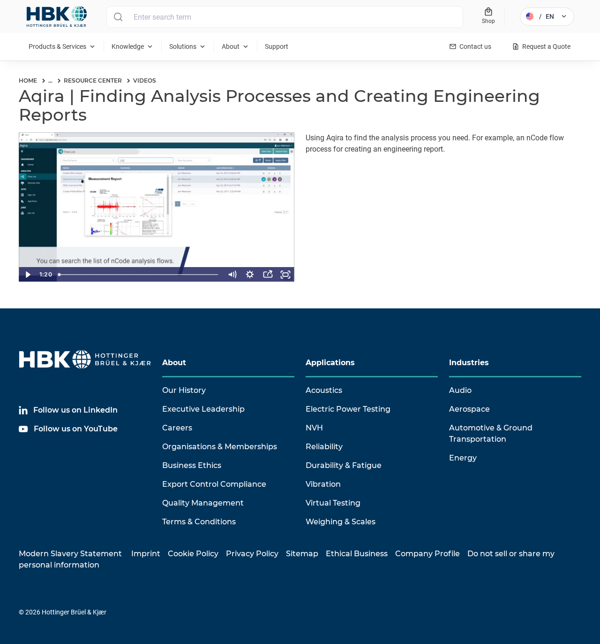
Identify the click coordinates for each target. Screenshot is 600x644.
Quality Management (203, 502)
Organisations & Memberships (219, 446)
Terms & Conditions (199, 521)
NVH (314, 427)
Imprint (145, 553)
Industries (469, 362)
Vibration (323, 484)
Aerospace (469, 409)
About (174, 362)
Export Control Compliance (214, 484)
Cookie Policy (193, 553)
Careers (177, 427)
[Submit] (118, 17)
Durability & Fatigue (344, 465)
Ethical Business (357, 553)
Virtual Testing (333, 502)
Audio (460, 390)
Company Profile (427, 553)
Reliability (324, 446)
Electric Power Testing (348, 409)
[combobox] (284, 17)
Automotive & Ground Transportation (490, 433)
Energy (463, 457)
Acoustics (324, 390)
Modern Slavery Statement (70, 553)
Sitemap (302, 553)
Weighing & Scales (340, 521)
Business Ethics (191, 465)
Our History (184, 390)
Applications (330, 362)
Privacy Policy (252, 553)
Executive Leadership (203, 409)
